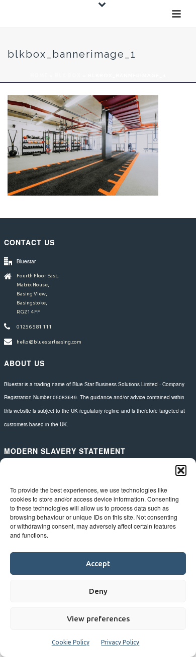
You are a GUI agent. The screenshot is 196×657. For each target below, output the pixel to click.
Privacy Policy (120, 642)
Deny (98, 591)
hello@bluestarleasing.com (49, 342)
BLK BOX (68, 75)
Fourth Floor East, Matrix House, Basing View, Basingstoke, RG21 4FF (38, 293)
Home (39, 75)
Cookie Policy (70, 642)
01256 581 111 (34, 327)
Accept (98, 563)
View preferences (98, 618)
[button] (181, 470)
